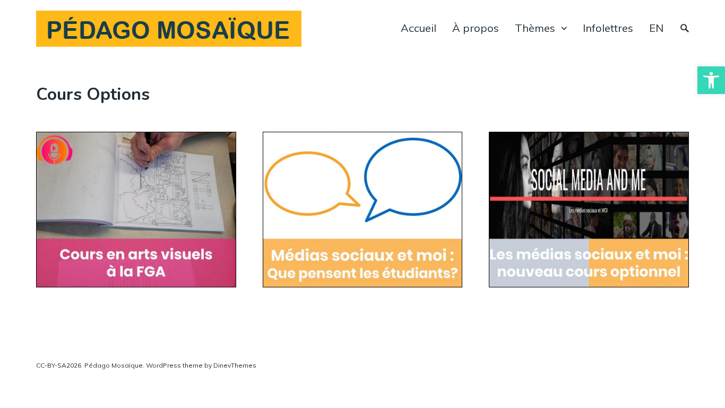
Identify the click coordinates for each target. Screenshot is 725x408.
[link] (711, 80)
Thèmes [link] (535, 28)
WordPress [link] (163, 365)
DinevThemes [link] (234, 365)
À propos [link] (475, 28)
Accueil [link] (418, 28)
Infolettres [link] (608, 28)
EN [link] (656, 28)
